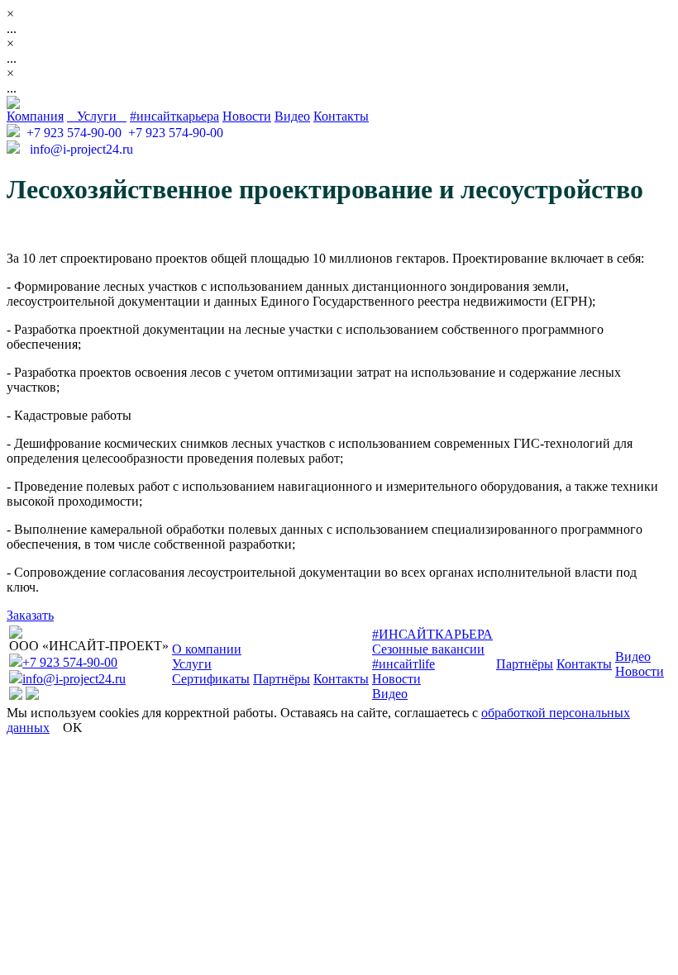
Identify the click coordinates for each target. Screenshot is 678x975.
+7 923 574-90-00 (69, 662)
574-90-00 (74, 133)
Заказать (30, 615)
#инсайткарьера (174, 116)
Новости (246, 116)
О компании (206, 649)
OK (73, 728)
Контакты (341, 116)
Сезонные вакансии (428, 649)
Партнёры (281, 679)
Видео (292, 116)
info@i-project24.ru (78, 149)
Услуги (97, 116)
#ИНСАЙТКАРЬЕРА (432, 634)
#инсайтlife (403, 664)
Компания (35, 116)
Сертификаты (211, 679)
